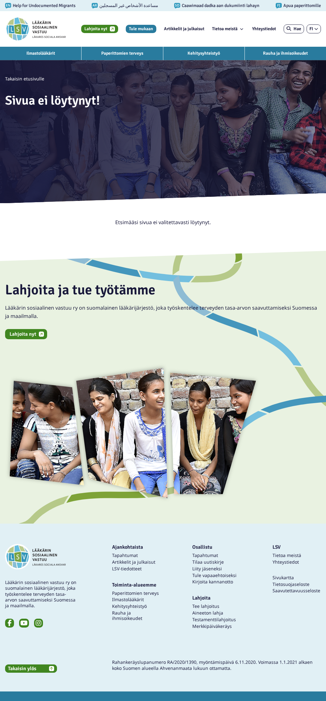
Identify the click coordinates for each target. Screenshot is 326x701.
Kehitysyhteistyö (204, 53)
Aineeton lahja (207, 613)
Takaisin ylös (22, 668)
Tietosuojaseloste (291, 584)
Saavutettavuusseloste (296, 591)
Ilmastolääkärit (40, 53)
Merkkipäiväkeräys (212, 626)
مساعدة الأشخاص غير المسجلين (128, 5)
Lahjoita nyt (95, 28)
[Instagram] (38, 623)
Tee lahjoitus (205, 606)
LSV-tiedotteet (127, 569)
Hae (297, 28)
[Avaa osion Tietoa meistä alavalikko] (241, 29)
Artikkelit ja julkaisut (184, 28)
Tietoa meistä (224, 28)
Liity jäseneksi (207, 569)
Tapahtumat (125, 555)
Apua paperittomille (302, 5)
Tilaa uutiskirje (208, 562)
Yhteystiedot (264, 28)
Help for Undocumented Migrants (44, 5)
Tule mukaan (141, 28)
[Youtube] (24, 623)
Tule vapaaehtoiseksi (214, 575)
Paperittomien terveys (122, 53)
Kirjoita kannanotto (212, 582)
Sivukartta (283, 577)
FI (311, 28)
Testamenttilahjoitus (214, 619)
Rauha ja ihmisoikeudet (285, 53)
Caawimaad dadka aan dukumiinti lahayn (220, 5)
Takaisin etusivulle (24, 79)
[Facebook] (9, 623)
